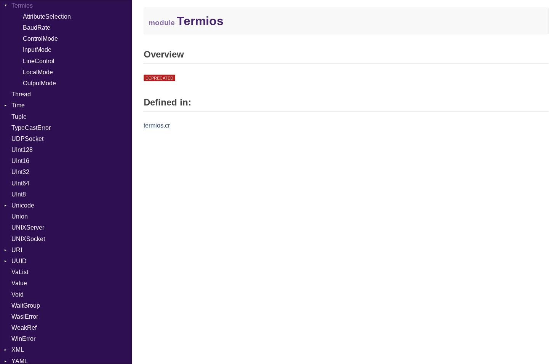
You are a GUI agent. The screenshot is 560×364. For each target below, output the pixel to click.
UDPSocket (27, 139)
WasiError (24, 316)
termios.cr (157, 125)
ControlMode (40, 38)
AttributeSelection (47, 16)
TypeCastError (31, 128)
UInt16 (20, 161)
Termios (22, 5)
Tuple (19, 116)
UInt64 (20, 183)
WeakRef (24, 327)
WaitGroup (25, 305)
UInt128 (22, 150)
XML (17, 349)
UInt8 (18, 194)
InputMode (37, 49)
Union (19, 216)
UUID (19, 261)
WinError (23, 338)
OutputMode (39, 83)
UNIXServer (27, 227)
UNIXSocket (28, 239)
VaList (19, 272)
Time (18, 105)
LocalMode (38, 72)
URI (16, 250)
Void (17, 294)
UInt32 (20, 172)
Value (19, 283)
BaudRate (36, 27)
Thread (21, 94)
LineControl (38, 61)
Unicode (22, 205)
